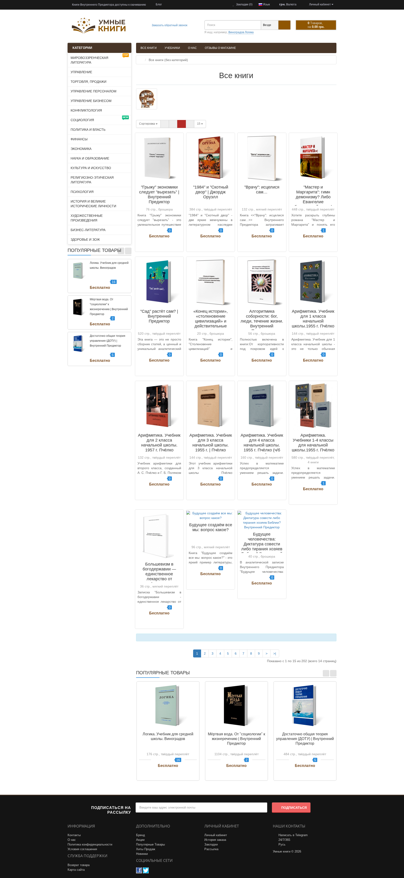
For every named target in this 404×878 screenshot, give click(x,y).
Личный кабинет (215, 835)
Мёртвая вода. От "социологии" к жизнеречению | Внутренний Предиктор (236, 738)
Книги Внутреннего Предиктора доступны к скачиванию (108, 4)
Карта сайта (76, 869)
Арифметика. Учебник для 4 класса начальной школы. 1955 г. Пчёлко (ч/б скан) (262, 445)
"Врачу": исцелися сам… (261, 189)
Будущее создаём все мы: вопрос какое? (210, 527)
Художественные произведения (87, 218)
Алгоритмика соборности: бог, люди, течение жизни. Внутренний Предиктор (262, 321)
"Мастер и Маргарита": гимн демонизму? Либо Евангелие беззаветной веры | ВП (313, 199)
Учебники (172, 48)
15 (199, 123)
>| (274, 653)
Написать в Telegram (293, 835)
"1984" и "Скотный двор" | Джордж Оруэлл (210, 192)
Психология (82, 192)
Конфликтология (86, 110)
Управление (81, 72)
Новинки (142, 854)
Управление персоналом (93, 91)
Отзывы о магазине (220, 48)
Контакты (74, 835)
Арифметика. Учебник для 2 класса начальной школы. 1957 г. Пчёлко (159, 442)
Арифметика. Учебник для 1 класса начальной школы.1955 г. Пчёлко (313, 318)
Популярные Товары (150, 844)
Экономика (81, 149)
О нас (192, 48)
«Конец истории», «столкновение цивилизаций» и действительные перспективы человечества (210, 323)
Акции (140, 840)
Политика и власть (88, 129)
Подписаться (294, 807)
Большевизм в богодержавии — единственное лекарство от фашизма (159, 574)
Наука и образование (90, 158)
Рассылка (211, 849)
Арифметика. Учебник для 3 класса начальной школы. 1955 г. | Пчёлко (210, 442)
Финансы (79, 139)
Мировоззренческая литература (99, 59)
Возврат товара (79, 865)
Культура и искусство (91, 168)
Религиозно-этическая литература (92, 180)
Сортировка (147, 123)
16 (113, 282)
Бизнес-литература (88, 230)
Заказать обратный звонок (169, 25)
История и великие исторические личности (93, 204)
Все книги (149, 48)
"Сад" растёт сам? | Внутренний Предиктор (159, 316)
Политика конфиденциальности (90, 844)
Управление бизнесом (91, 101)
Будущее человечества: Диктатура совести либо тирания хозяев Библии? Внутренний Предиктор (261, 546)
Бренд (140, 835)
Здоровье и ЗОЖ (85, 239)
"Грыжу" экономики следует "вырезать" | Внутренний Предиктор (159, 194)
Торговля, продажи (88, 81)
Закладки (211, 844)
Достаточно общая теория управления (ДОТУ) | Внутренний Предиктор (107, 340)
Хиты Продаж (145, 849)
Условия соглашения (82, 849)
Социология (99, 119)
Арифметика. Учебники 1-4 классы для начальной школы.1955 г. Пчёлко (313, 442)
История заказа (215, 840)
